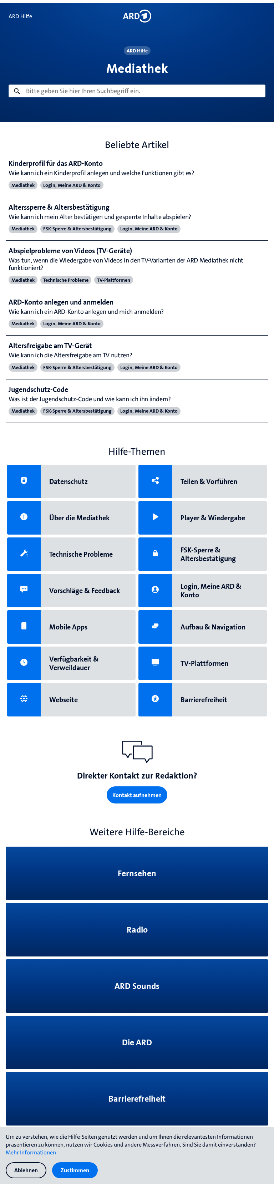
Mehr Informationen (31, 1152)
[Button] (137, 16)
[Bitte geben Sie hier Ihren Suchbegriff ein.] (137, 91)
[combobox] (137, 91)
